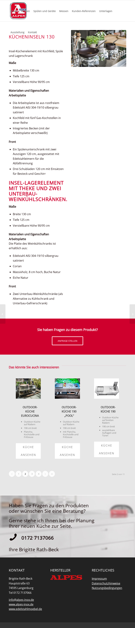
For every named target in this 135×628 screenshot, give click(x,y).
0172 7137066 (37, 537)
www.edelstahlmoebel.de (25, 609)
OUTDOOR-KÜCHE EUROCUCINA (30, 411)
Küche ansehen (28, 451)
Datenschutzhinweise (106, 583)
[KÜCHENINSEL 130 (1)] (2, 314)
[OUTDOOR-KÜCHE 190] (106, 388)
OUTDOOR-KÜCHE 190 (108, 409)
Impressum (99, 579)
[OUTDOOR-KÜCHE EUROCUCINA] (28, 388)
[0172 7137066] (13, 537)
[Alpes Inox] (66, 577)
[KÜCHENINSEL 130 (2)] (132, 314)
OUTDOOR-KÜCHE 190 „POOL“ (69, 411)
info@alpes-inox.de (21, 600)
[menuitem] (14, 10)
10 (111, 63)
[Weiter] (118, 48)
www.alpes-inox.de (21, 604)
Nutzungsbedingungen (107, 588)
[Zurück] (79, 48)
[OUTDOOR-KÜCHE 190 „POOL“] (67, 388)
